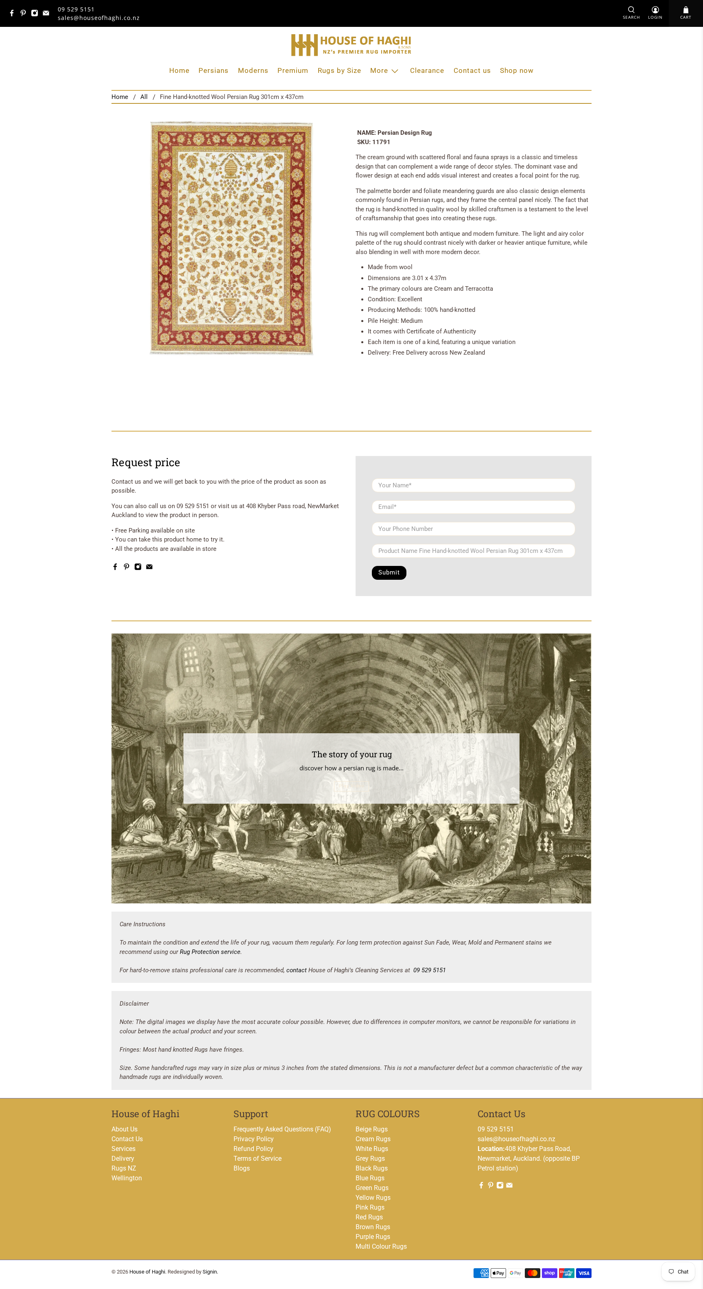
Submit (389, 572)
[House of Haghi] (351, 45)
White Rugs (372, 1149)
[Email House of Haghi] (48, 14)
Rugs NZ (123, 1168)
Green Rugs (372, 1188)
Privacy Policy (254, 1139)
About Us (124, 1129)
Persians (214, 70)
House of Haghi (147, 1272)
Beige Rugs (372, 1129)
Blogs (242, 1168)
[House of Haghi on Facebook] (14, 14)
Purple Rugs (373, 1237)
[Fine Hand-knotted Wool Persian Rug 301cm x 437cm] (229, 238)
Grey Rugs (370, 1158)
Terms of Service (258, 1158)
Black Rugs (372, 1168)
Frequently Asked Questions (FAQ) (282, 1129)
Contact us (472, 70)
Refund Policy (253, 1149)
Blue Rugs (370, 1178)
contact (296, 970)
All (144, 97)
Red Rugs (369, 1217)
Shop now (517, 70)
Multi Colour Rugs (381, 1246)
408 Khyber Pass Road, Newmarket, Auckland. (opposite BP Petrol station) (529, 1158)
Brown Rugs (373, 1227)
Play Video (351, 786)
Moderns (253, 70)
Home (179, 70)
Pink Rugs (370, 1207)
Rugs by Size (339, 70)
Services (123, 1149)
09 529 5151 (76, 9)
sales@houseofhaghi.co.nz (516, 1139)
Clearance (427, 70)
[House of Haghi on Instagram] (36, 14)
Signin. (210, 1272)
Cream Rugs (373, 1139)
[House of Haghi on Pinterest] (25, 14)
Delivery (122, 1158)
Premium (292, 70)
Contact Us (127, 1139)
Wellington (126, 1178)
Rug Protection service (210, 952)
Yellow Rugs (373, 1197)
